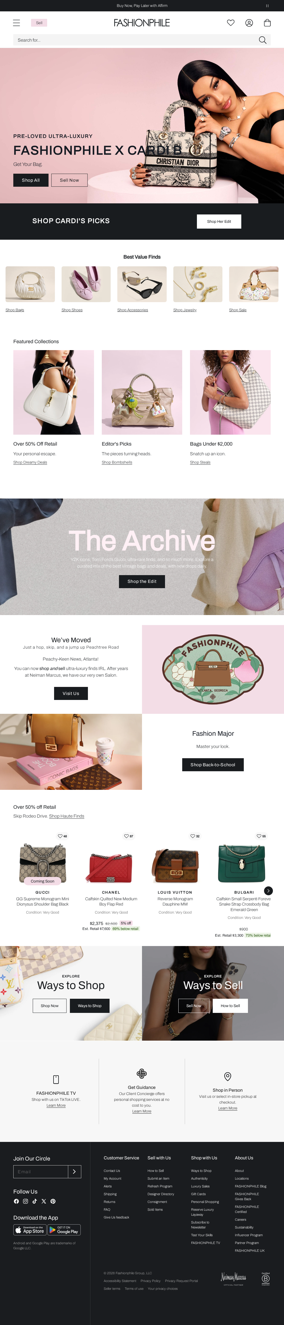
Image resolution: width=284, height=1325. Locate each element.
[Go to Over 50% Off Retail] (53, 392)
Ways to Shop (90, 1006)
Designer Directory (161, 1194)
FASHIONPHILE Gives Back (247, 1196)
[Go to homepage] (142, 23)
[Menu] (16, 23)
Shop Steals (200, 462)
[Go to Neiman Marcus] (233, 1278)
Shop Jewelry (185, 310)
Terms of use (134, 1289)
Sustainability (244, 1227)
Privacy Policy (151, 1281)
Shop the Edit (142, 581)
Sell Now (69, 180)
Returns (109, 1202)
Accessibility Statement (120, 1281)
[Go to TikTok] (35, 1201)
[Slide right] (268, 890)
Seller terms (112, 1289)
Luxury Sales (200, 1186)
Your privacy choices (163, 1289)
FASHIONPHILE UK (250, 1251)
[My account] (249, 22)
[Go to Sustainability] (266, 1279)
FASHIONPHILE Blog (250, 1186)
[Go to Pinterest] (53, 1201)
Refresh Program (160, 1186)
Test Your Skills (202, 1235)
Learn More (56, 1105)
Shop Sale (238, 310)
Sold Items (155, 1210)
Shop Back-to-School (213, 764)
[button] (142, 39)
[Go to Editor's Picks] (142, 392)
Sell (39, 23)
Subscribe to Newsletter (200, 1224)
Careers (240, 1220)
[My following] (230, 22)
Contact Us (112, 1171)
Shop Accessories (132, 310)
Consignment (157, 1202)
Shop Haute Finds (66, 816)
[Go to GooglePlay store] (64, 1234)
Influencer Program (249, 1235)
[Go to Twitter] (44, 1201)
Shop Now (50, 1006)
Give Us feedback (116, 1217)
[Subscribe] (74, 1171)
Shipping (110, 1194)
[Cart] (267, 22)
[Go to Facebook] (16, 1201)
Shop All (31, 180)
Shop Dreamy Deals (30, 462)
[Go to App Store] (30, 1234)
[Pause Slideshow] (267, 5)
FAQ (107, 1210)
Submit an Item (158, 1178)
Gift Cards (198, 1194)
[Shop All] (142, 125)
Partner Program (247, 1243)
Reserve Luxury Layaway (202, 1212)
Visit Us (71, 693)
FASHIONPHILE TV (205, 1243)
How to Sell (230, 1006)
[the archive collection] (142, 557)
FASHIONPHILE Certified (247, 1209)
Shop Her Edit (219, 221)
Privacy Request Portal (181, 1281)
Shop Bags (15, 310)
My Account (112, 1178)
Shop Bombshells (117, 462)
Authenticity (199, 1178)
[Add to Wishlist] (62, 836)
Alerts (108, 1186)
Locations (242, 1178)
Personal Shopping (205, 1202)
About (239, 1171)
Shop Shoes (72, 310)
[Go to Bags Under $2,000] (230, 392)
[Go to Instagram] (25, 1201)
